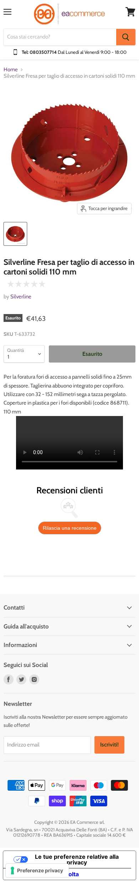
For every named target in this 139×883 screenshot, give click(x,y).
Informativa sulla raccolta (44, 874)
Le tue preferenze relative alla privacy (77, 859)
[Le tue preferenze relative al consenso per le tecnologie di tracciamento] (37, 870)
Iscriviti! (109, 744)
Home (11, 70)
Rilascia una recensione (70, 528)
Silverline (20, 296)
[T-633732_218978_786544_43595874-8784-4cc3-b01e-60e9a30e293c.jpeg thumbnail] (15, 233)
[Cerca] (125, 37)
